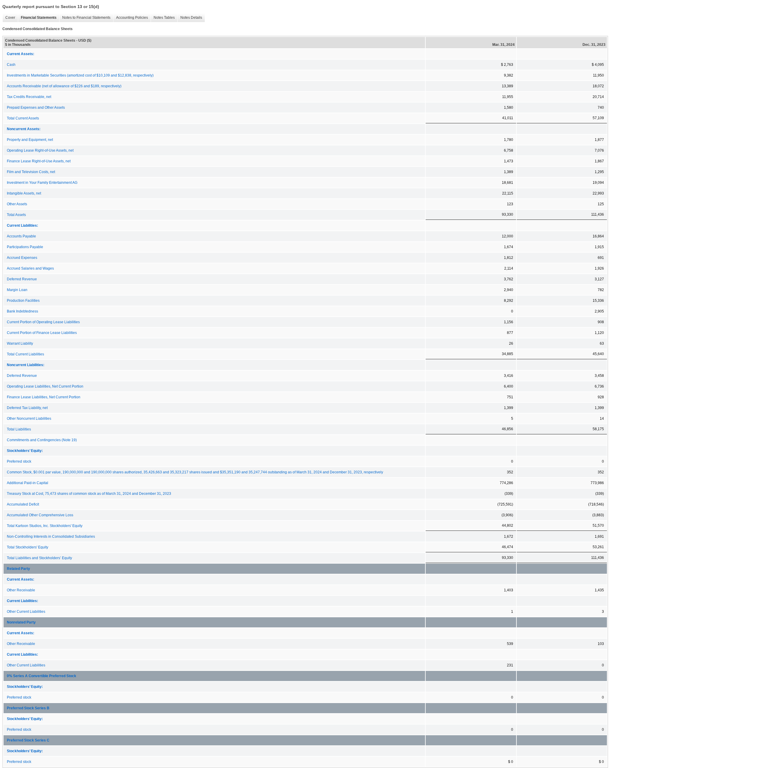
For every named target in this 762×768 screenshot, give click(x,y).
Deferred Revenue (22, 279)
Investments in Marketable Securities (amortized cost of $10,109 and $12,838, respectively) (80, 75)
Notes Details (189, 17)
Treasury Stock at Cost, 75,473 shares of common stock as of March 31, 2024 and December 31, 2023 (89, 493)
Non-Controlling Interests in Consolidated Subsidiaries (51, 536)
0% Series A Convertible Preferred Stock (41, 676)
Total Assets (16, 215)
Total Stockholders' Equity (27, 547)
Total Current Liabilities (25, 354)
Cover (8, 17)
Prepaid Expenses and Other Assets (36, 107)
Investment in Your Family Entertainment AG (42, 182)
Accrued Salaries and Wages (30, 268)
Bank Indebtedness (22, 311)
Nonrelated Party (21, 622)
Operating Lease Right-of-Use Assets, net (40, 150)
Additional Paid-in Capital (27, 483)
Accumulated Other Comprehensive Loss (40, 515)
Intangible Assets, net (24, 193)
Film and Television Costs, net (31, 172)
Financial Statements (37, 17)
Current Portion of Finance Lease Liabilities (42, 333)
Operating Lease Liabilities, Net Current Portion (45, 386)
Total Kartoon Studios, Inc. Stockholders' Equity (44, 526)
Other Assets (17, 204)
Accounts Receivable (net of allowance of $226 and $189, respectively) (64, 86)
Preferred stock (19, 461)
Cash (11, 64)
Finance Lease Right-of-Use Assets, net (39, 161)
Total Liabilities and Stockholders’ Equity (39, 558)
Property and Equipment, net (30, 140)
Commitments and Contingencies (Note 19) (42, 440)
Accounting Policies (130, 17)
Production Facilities (23, 300)
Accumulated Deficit (23, 504)
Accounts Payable (21, 236)
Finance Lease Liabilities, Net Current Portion (43, 397)
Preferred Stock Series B (28, 708)
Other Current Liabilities (26, 611)
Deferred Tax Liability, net (27, 408)
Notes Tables (163, 17)
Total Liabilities (19, 429)
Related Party (18, 568)
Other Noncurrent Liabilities (29, 418)
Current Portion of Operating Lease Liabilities (43, 322)
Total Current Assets (23, 118)
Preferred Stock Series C (28, 740)
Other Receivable (21, 590)
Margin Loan (17, 290)
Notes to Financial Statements (84, 17)
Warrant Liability (20, 343)
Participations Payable (25, 247)
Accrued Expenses (22, 257)
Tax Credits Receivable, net (29, 97)
